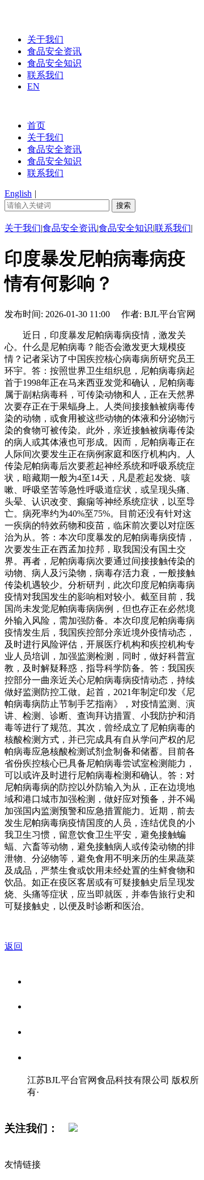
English (18, 193)
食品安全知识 (54, 63)
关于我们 (45, 39)
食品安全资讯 (54, 51)
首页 (36, 125)
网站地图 (50, 1104)
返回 (14, 946)
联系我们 (45, 75)
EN (33, 86)
